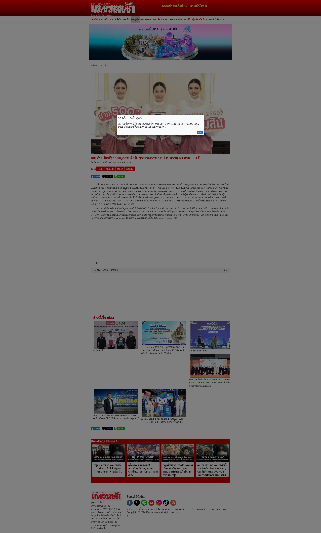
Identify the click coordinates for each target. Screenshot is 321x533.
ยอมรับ (200, 132)
